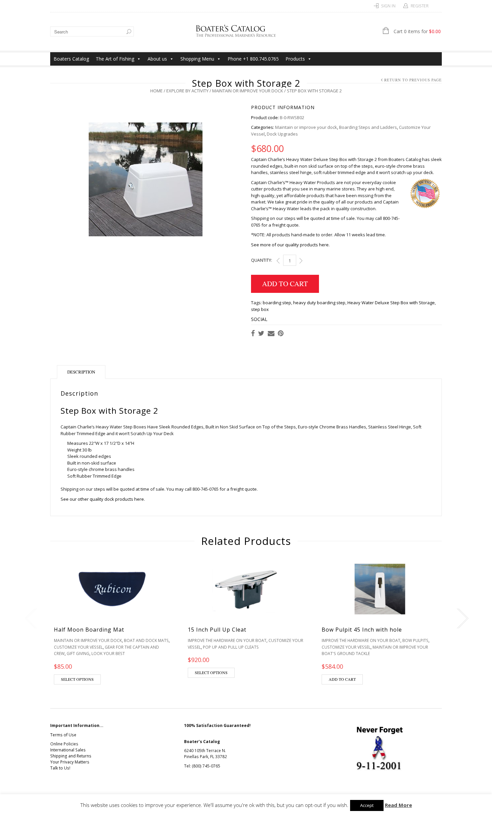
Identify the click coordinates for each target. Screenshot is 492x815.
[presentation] (29, 618)
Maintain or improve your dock (247, 91)
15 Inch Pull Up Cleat (217, 629)
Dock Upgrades (282, 134)
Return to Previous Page (413, 79)
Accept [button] (367, 805)
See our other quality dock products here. (103, 499)
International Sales (68, 750)
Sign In (388, 6)
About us (157, 59)
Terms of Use (63, 735)
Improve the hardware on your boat (227, 640)
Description (81, 372)
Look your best (108, 653)
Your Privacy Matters (69, 762)
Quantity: (261, 260)
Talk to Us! (60, 768)
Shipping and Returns (70, 756)
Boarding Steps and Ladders (368, 127)
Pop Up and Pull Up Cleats (231, 647)
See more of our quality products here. (290, 245)
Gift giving (78, 653)
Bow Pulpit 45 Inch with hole (362, 629)
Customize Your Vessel (78, 647)
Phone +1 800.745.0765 (253, 59)
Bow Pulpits (415, 640)
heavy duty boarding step (319, 303)
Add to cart (285, 283)
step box (260, 309)
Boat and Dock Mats (146, 640)
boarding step (277, 303)
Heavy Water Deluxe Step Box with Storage (391, 303)
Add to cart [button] (342, 679)
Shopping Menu (197, 59)
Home (156, 91)
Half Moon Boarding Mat (89, 629)
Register (419, 6)
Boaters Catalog (71, 59)
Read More (398, 805)
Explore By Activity (187, 91)
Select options (77, 679)
